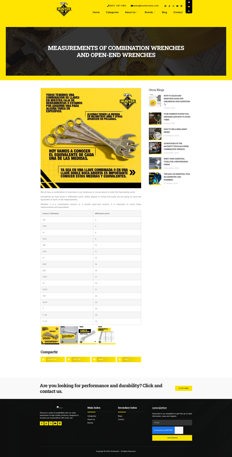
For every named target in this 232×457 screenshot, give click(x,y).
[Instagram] (173, 6)
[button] (53, 359)
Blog (164, 12)
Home (96, 12)
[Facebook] (165, 6)
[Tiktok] (169, 6)
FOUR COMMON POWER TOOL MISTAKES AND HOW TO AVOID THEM (177, 117)
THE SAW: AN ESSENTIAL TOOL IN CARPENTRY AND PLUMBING (177, 177)
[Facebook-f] (42, 423)
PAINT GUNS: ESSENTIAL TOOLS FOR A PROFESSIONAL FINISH (176, 161)
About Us (130, 12)
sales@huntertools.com (146, 5)
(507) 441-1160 (117, 5)
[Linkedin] (181, 6)
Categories (112, 12)
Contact (178, 12)
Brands (149, 12)
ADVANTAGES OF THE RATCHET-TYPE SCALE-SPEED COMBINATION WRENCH (176, 146)
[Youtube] (177, 6)
